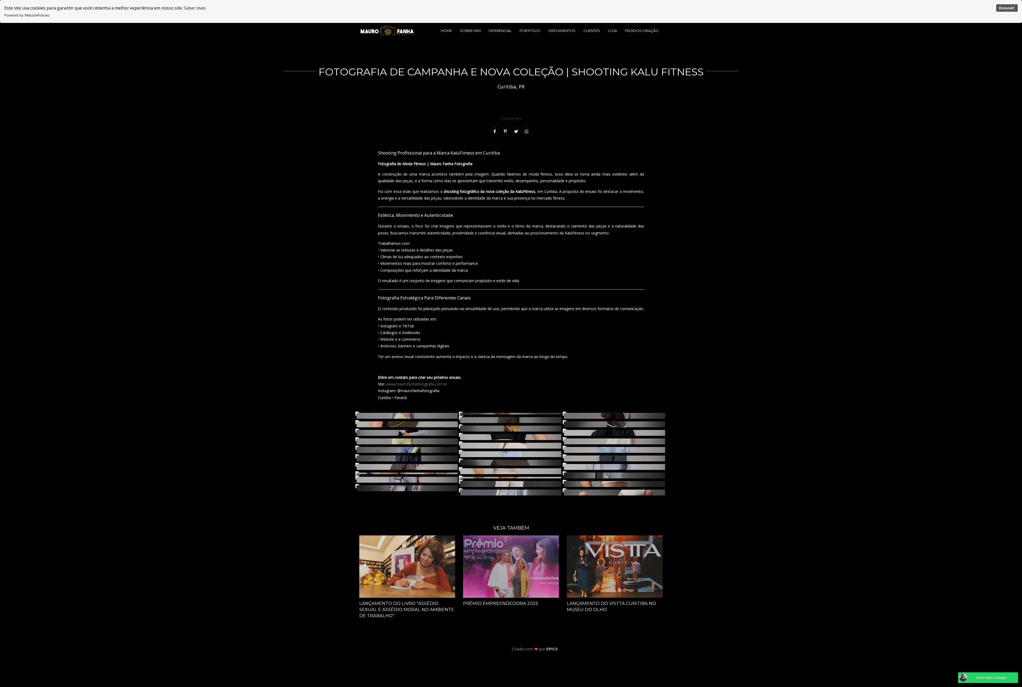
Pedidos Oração (642, 31)
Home (446, 31)
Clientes (591, 31)
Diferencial (500, 31)
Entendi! (1007, 8)
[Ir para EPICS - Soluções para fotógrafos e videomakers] (535, 649)
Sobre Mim (470, 31)
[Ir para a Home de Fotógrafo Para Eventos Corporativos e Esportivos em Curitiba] (387, 30)
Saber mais (195, 8)
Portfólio (530, 31)
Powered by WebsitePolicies (27, 15)
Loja (612, 31)
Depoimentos (562, 31)
